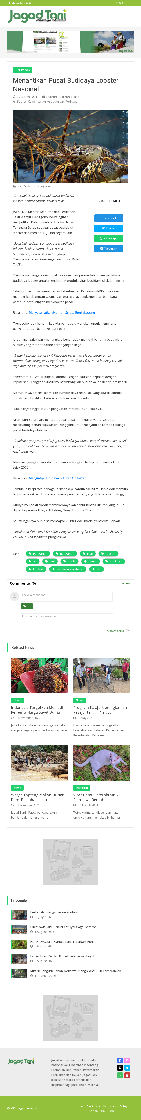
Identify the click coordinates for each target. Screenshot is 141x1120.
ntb (98, 569)
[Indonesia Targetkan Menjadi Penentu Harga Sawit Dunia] (39, 675)
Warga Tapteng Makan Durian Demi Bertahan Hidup (37, 797)
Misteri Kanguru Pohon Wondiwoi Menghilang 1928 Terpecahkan (75, 971)
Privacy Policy (97, 1110)
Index (80, 1106)
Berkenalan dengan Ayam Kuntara (54, 912)
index (119, 2)
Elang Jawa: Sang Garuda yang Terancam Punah (63, 942)
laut (52, 561)
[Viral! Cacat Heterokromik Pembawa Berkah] (101, 763)
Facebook (110, 218)
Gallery (123, 1106)
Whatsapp (111, 238)
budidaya (116, 561)
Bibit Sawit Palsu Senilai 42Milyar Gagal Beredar (63, 927)
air (35, 561)
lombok (38, 569)
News (17, 700)
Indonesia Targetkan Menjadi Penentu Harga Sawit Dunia (37, 710)
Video (113, 1106)
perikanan (67, 554)
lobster (111, 554)
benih (72, 561)
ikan (90, 554)
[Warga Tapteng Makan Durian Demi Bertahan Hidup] (39, 763)
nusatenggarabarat (70, 569)
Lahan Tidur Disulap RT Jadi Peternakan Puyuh (62, 956)
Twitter (111, 228)
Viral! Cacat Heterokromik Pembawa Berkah (95, 797)
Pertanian (82, 788)
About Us (101, 1106)
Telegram (111, 248)
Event (90, 1106)
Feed (111, 1110)
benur (92, 561)
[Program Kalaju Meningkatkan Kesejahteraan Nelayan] (101, 675)
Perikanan (23, 70)
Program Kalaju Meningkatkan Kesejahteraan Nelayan (100, 710)
